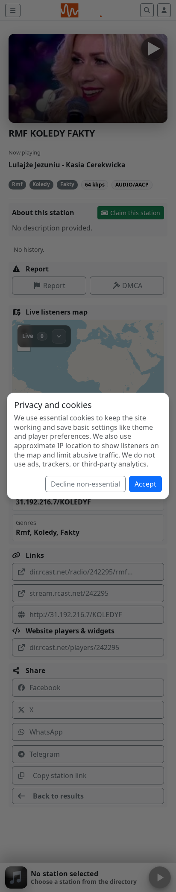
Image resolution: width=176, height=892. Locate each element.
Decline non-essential (85, 484)
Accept (145, 484)
